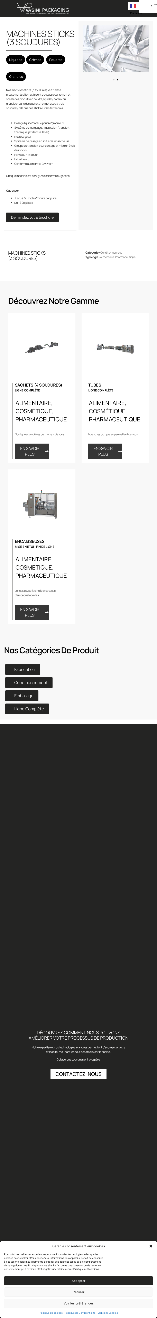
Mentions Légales (108, 1312)
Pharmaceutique (125, 257)
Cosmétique (34, 411)
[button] (151, 1246)
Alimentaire (107, 257)
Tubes (94, 385)
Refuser (78, 1292)
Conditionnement (111, 252)
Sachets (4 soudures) (39, 385)
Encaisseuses (30, 541)
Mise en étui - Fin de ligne (34, 547)
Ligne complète (27, 390)
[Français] (141, 6)
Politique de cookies (51, 1312)
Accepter (78, 1281)
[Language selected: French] (141, 6)
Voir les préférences (79, 1303)
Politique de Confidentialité (80, 1312)
